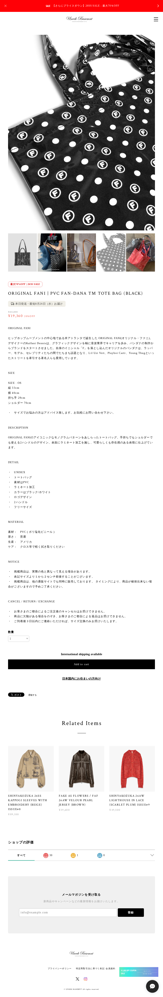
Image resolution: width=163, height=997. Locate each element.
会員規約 (110, 968)
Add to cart (81, 664)
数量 (11, 632)
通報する (32, 695)
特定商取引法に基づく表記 (90, 968)
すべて (21, 855)
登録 (131, 912)
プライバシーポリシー (60, 968)
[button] (138, 972)
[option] (81, 132)
